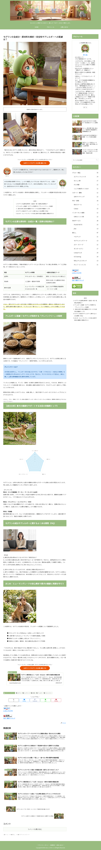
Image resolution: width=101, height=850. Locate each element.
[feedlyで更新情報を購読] (84, 107)
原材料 (33, 693)
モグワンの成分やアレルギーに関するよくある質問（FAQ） (33, 211)
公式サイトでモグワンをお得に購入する (35, 163)
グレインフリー (48, 693)
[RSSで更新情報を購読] (86, 107)
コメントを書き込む (35, 829)
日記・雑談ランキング (9, 718)
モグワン (19, 693)
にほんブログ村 (8, 711)
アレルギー (40, 693)
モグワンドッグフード (10, 693)
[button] (96, 160)
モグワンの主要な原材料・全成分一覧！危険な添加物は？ (32, 204)
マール (85, 55)
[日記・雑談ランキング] (7, 716)
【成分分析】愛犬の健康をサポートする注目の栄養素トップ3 (33, 208)
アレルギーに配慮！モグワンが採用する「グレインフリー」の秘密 (35, 206)
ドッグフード (27, 693)
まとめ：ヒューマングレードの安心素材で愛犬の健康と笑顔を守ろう (35, 213)
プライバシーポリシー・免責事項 (46, 845)
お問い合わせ (59, 845)
